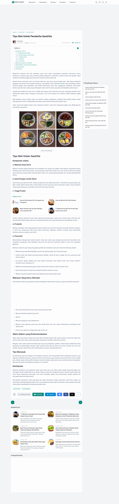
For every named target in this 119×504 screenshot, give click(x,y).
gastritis (62, 83)
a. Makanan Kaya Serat (24, 53)
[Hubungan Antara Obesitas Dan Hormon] (51, 444)
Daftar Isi (17, 48)
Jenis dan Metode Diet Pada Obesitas (65, 200)
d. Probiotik (21, 59)
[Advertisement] (59, 17)
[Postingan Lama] (12, 402)
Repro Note (18, 2)
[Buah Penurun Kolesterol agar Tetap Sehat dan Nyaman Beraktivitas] (16, 430)
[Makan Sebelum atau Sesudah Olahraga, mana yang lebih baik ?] (16, 213)
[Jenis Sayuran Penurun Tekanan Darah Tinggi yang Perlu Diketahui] (51, 430)
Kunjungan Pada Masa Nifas (92, 108)
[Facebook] (65, 394)
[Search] (103, 2)
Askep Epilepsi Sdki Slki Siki (93, 97)
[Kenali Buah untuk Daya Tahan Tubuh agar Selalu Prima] (16, 444)
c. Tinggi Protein (22, 57)
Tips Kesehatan (26, 388)
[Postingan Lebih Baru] (80, 402)
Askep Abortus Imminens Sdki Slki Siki (95, 100)
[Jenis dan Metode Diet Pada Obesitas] (51, 205)
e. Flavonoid (21, 61)
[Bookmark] (14, 395)
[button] (75, 43)
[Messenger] (59, 394)
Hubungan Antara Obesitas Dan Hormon (68, 442)
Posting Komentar (25, 394)
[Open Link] (106, 2)
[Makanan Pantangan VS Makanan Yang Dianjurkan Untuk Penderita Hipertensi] (51, 417)
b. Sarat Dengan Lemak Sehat (26, 55)
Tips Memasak (20, 67)
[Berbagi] (78, 394)
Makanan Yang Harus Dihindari (24, 63)
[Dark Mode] (96, 2)
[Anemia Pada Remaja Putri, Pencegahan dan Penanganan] (16, 205)
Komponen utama (20, 51)
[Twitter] (72, 394)
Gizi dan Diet (17, 388)
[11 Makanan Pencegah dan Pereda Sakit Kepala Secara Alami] (51, 213)
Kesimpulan (19, 68)
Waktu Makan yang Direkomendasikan (26, 65)
